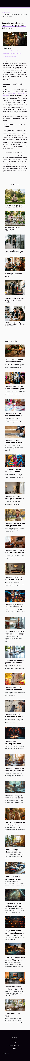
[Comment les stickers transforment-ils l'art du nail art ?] (15, 404)
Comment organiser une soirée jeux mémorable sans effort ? (14, 607)
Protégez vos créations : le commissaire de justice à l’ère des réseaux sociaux (15, 324)
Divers (8, 13)
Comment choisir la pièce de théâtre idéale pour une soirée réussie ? (15, 552)
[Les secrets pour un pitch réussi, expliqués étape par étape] (15, 622)
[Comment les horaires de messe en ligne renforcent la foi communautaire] (15, 759)
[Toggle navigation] (3, 4)
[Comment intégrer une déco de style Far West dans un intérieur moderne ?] (15, 568)
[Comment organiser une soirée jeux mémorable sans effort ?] (15, 595)
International (14, 1040)
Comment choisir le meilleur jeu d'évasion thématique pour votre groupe (13, 745)
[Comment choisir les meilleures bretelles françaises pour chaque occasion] (15, 868)
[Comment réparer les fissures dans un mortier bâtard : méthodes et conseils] (15, 705)
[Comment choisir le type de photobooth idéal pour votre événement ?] (15, 377)
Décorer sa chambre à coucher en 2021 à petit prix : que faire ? (13, 989)
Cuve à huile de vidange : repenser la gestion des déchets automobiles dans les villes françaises (14, 299)
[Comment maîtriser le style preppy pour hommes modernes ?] (15, 514)
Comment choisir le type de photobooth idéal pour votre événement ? (14, 388)
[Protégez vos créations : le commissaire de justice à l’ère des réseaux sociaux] (15, 313)
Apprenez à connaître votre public (10, 50)
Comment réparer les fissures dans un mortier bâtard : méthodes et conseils (14, 718)
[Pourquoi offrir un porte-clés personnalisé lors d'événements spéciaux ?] (15, 350)
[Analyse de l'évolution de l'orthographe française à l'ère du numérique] (15, 922)
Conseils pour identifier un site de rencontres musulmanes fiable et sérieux (15, 826)
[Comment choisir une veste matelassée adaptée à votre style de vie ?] (15, 678)
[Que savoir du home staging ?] (15, 1005)
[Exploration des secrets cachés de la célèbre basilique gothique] (15, 895)
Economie (14, 1037)
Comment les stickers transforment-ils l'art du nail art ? (13, 415)
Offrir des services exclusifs (9, 56)
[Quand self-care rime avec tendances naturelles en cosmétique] (15, 218)
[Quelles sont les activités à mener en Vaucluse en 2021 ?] (15, 949)
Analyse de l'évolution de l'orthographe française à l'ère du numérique (14, 933)
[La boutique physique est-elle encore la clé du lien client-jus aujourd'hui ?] (15, 264)
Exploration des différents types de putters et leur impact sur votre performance (14, 664)
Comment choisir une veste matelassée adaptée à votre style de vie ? (14, 689)
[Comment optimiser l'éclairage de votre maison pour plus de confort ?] (15, 487)
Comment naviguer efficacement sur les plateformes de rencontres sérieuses (15, 853)
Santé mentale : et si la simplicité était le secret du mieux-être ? (14, 206)
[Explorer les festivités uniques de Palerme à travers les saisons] (15, 460)
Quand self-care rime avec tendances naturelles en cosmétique (12, 229)
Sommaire (7, 48)
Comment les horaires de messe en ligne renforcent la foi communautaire (15, 771)
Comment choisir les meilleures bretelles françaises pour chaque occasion (13, 880)
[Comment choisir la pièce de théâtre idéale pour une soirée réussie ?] (15, 541)
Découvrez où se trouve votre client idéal (12, 53)
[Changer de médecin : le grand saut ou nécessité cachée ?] (15, 242)
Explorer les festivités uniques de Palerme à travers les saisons (13, 471)
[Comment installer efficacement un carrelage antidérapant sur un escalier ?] (15, 431)
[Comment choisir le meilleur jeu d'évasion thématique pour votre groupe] (15, 732)
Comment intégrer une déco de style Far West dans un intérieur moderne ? (15, 581)
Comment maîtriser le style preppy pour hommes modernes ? (15, 525)
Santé (14, 1043)
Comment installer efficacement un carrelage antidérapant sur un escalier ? (14, 444)
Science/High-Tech (14, 1045)
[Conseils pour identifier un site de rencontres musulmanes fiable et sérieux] (15, 813)
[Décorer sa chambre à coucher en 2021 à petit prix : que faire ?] (15, 977)
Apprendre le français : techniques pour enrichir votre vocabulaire (14, 798)
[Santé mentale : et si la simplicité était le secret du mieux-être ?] (15, 196)
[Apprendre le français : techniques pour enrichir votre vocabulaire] (15, 786)
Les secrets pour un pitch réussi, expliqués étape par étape (15, 634)
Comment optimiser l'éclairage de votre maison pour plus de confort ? (15, 498)
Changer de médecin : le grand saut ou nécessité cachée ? (14, 252)
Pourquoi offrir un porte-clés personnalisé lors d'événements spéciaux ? (14, 361)
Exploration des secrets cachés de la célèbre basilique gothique (13, 906)
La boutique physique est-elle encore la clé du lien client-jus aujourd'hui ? (13, 275)
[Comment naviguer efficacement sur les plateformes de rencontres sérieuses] (15, 841)
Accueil (3, 13)
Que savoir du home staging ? (12, 1014)
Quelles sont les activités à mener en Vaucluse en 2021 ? (15, 960)
